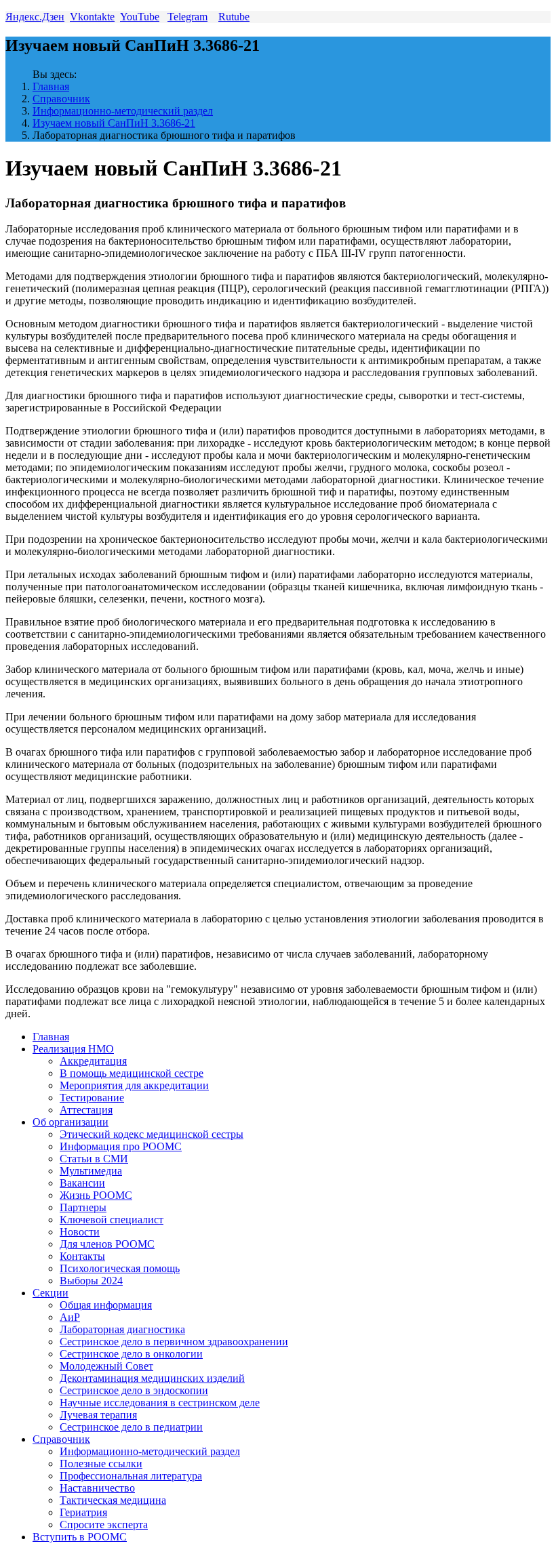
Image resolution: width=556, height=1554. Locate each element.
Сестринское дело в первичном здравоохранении (174, 1341)
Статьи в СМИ (94, 1158)
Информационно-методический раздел (123, 111)
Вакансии (82, 1183)
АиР (70, 1317)
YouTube (139, 16)
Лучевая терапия (98, 1414)
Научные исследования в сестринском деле (160, 1402)
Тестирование (92, 1097)
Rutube (234, 16)
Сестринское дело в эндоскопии (134, 1390)
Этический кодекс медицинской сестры (151, 1134)
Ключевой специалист (111, 1219)
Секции (50, 1293)
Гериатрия (83, 1512)
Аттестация (86, 1110)
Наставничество (97, 1488)
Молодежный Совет (106, 1366)
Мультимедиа (91, 1171)
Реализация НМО (73, 1049)
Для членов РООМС (107, 1244)
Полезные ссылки (101, 1463)
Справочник (61, 98)
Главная (51, 86)
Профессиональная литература (131, 1475)
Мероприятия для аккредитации (134, 1085)
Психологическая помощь (120, 1268)
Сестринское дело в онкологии (131, 1353)
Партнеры (83, 1207)
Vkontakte (92, 16)
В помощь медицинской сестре (131, 1073)
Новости (80, 1232)
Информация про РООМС (121, 1146)
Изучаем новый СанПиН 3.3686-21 (114, 123)
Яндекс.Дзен (34, 16)
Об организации (70, 1122)
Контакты (82, 1256)
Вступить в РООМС (80, 1536)
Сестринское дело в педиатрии (131, 1427)
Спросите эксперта (104, 1524)
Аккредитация (93, 1061)
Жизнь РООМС (96, 1195)
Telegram (187, 16)
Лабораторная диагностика (122, 1329)
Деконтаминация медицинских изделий (152, 1378)
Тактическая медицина (113, 1500)
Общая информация (106, 1305)
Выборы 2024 (91, 1280)
